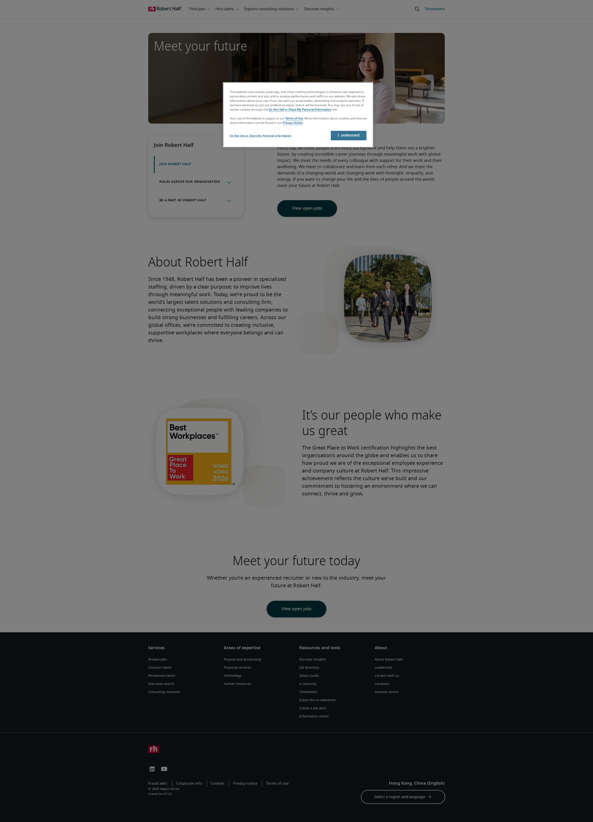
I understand (349, 135)
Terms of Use (294, 118)
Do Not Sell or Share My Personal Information (300, 109)
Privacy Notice (293, 123)
